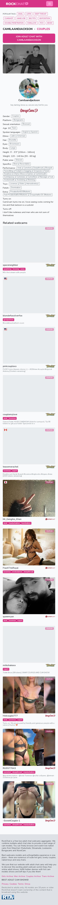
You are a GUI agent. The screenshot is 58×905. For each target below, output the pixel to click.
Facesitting (8, 171)
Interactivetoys (32, 183)
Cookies (13, 883)
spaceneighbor (10, 265)
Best (15, 164)
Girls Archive (7, 876)
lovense (12, 418)
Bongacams (19, 120)
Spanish (34, 132)
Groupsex (38, 171)
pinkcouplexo (9, 366)
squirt (14, 470)
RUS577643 (9, 768)
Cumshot (9, 18)
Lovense (13, 183)
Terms (21, 883)
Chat (16, 174)
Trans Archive (48, 876)
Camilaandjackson (29, 100)
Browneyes (15, 144)
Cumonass (21, 177)
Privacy (5, 883)
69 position (44, 18)
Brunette (12, 140)
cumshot (7, 772)
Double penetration (14, 23)
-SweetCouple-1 (11, 820)
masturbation (14, 523)
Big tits (32, 18)
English (26, 132)
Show (22, 174)
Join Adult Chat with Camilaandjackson (29, 38)
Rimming (31, 180)
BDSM (49, 23)
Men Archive (19, 876)
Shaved (19, 160)
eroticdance (17, 571)
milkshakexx (9, 665)
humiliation (26, 523)
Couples (43, 29)
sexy (23, 269)
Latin (28, 14)
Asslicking (21, 180)
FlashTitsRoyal (10, 568)
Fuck (51, 177)
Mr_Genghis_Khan (12, 519)
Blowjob (48, 168)
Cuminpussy (9, 177)
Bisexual (26, 124)
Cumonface (32, 177)
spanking (7, 269)
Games (30, 174)
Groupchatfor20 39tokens (41, 194)
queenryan (8, 616)
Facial (46, 171)
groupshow (8, 319)
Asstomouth (9, 180)
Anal (20, 14)
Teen (14, 128)
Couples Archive (33, 876)
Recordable (25, 164)
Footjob (18, 171)
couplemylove (10, 414)
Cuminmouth (40, 174)
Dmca (27, 883)
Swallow (31, 23)
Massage (43, 177)
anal (5, 418)
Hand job (21, 18)
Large (12, 148)
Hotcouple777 (10, 716)
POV (42, 23)
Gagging (27, 171)
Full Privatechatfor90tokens (15, 194)
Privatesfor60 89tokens (20, 191)
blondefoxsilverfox (12, 315)
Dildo (21, 183)
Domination (16, 187)
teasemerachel (10, 466)
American (21, 136)
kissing (16, 269)
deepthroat (28, 571)
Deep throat (40, 14)
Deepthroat (38, 168)
